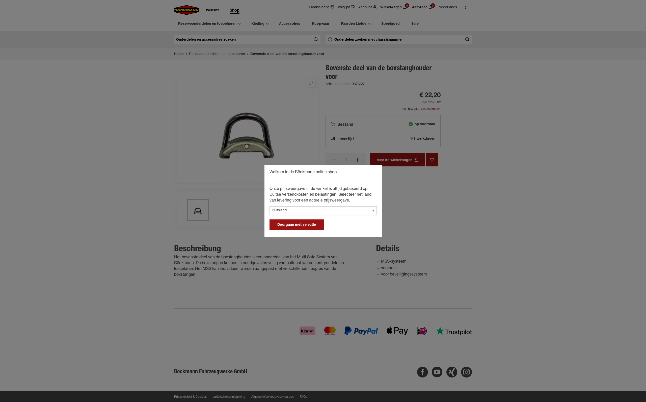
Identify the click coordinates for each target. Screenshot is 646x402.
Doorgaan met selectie (296, 225)
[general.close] (373, 173)
